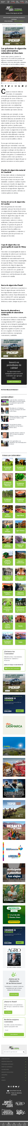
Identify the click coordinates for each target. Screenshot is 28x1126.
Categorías (8, 1124)
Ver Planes (8, 1012)
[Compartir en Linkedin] (19, 86)
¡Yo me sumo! (14, 994)
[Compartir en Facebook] (5, 86)
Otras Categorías (8, 21)
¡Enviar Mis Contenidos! (13, 668)
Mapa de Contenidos (19, 21)
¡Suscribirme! (14, 1034)
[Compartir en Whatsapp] (12, 86)
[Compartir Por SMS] (23, 86)
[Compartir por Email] (16, 86)
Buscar (24, 1124)
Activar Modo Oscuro (15, 1090)
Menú (3, 1124)
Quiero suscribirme (14, 381)
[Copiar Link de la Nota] (26, 86)
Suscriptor (19, 1124)
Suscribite (14, 1124)
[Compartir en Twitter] (9, 86)
